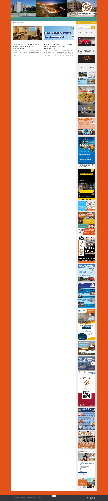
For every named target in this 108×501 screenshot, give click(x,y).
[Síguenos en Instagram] (90, 22)
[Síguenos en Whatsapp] (92, 22)
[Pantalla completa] (93, 45)
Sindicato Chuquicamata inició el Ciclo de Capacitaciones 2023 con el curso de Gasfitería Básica (26, 46)
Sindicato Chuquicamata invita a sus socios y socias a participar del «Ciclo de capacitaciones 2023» (59, 46)
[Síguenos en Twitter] (94, 22)
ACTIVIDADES (65, 19)
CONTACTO (74, 19)
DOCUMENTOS (39, 19)
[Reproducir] (79, 45)
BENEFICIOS (48, 19)
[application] (86, 41)
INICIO (14, 19)
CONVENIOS (57, 19)
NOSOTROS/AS (29, 19)
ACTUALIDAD (21, 19)
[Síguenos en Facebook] (88, 22)
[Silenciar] (91, 45)
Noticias (15, 42)
